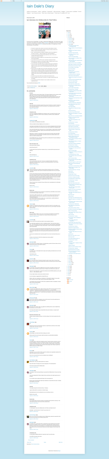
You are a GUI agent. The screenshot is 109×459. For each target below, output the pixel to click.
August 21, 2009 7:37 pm (34, 347)
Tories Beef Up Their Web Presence (74, 253)
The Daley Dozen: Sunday (72, 239)
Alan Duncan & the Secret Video (73, 175)
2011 (69, 34)
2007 (69, 267)
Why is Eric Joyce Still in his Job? (74, 235)
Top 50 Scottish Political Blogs (73, 87)
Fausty (31, 249)
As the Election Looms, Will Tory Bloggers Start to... (73, 72)
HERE (39, 82)
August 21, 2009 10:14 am (34, 156)
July (69, 255)
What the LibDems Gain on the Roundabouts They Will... (73, 137)
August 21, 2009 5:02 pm (34, 336)
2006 (69, 269)
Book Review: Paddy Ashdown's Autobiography (73, 101)
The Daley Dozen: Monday (73, 131)
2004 (69, 272)
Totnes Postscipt (71, 214)
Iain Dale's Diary (40, 6)
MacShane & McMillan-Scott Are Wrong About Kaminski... (75, 230)
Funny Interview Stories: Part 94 (73, 207)
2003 (69, 273)
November (70, 39)
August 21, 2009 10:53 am (34, 216)
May (69, 258)
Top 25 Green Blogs (71, 68)
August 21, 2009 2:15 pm (34, 311)
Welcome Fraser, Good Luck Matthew (74, 62)
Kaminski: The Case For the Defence (74, 189)
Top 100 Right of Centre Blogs (73, 67)
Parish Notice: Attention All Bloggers (74, 143)
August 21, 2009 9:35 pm (34, 395)
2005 (69, 270)
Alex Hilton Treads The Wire (73, 52)
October (70, 41)
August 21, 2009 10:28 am (34, 164)
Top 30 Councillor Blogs (72, 150)
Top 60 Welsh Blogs (71, 106)
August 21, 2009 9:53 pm (34, 411)
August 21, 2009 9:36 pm (34, 403)
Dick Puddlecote (32, 360)
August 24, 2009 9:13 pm (34, 437)
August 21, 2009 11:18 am (34, 238)
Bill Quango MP (32, 297)
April (69, 259)
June (69, 256)
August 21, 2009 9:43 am (34, 108)
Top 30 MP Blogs (71, 123)
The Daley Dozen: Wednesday (73, 203)
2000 (69, 275)
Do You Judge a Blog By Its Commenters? (73, 220)
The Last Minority (71, 181)
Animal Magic (32, 322)
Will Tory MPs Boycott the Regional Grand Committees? (74, 251)
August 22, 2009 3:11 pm (34, 429)
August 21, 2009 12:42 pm (34, 262)
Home (45, 442)
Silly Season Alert (71, 236)
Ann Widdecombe (32, 87)
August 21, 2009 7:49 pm (34, 356)
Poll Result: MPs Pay (72, 110)
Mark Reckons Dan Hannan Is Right (74, 65)
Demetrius (31, 258)
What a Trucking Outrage (72, 210)
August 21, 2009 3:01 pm (34, 318)
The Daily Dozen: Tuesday (72, 216)
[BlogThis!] (42, 86)
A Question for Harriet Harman (73, 227)
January (70, 264)
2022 (69, 32)
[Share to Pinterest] (45, 86)
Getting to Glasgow (71, 245)
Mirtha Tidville (32, 287)
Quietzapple (32, 266)
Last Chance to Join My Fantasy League (75, 165)
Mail (41, 43)
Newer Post (29, 442)
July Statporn (70, 241)
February (70, 262)
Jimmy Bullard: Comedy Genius (73, 134)
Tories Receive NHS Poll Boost (73, 75)
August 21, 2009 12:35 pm (34, 255)
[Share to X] (43, 86)
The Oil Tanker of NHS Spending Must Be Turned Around (74, 94)
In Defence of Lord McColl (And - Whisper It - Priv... (74, 118)
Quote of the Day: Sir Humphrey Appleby (75, 115)
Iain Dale (31, 331)
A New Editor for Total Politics (73, 126)
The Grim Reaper (33, 414)
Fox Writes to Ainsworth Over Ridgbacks (75, 209)
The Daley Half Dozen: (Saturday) (74, 74)
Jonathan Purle (32, 120)
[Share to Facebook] (44, 86)
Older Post (60, 442)
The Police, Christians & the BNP (74, 177)
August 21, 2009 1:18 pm (34, 294)
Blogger (59, 450)
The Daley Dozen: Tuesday (73, 122)
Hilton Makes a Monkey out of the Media (75, 64)
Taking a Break (70, 196)
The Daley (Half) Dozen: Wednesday (74, 102)
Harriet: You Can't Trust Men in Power (74, 246)
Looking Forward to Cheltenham (73, 125)
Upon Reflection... (71, 172)
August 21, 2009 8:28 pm (34, 383)
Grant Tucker (71, 279)
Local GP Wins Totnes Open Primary (74, 222)
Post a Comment (31, 440)
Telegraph (46, 42)
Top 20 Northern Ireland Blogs (73, 146)
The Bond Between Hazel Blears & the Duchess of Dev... (74, 185)
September (70, 42)
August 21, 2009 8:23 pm (34, 367)
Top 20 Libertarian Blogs (72, 158)
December (70, 38)
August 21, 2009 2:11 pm (34, 301)
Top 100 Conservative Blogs (73, 56)
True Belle (31, 219)
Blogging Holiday (71, 70)
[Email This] (41, 86)
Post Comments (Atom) (35, 444)
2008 (69, 266)
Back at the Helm (71, 194)
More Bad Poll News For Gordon (73, 249)
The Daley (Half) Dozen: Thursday (74, 169)
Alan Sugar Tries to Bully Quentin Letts (75, 197)
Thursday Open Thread (72, 174)
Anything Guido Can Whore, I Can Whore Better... (74, 168)
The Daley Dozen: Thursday (73, 89)
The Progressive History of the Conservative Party (73, 46)
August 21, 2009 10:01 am (34, 140)
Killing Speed (70, 171)
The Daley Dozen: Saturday (73, 248)
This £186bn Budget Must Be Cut (74, 238)
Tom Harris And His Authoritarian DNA (74, 79)
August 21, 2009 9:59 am (34, 117)
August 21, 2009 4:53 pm (34, 328)
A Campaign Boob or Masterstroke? (74, 178)
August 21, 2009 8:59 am (34, 100)
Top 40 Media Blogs (71, 133)
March (70, 261)
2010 (69, 35)
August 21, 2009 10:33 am (34, 186)
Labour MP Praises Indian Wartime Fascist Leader (74, 187)
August (70, 44)
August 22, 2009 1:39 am (34, 418)
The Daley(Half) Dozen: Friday (73, 154)
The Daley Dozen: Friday (72, 82)
